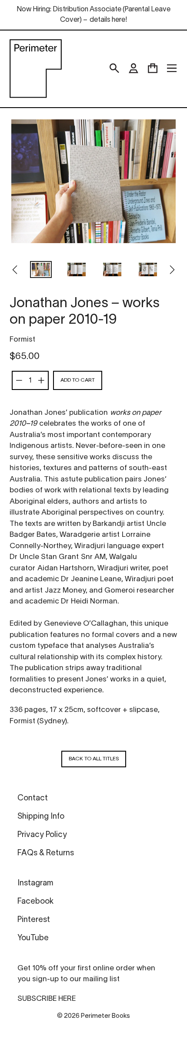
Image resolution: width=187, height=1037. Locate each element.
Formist (22, 339)
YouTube (33, 938)
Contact (32, 798)
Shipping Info (40, 816)
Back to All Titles (94, 758)
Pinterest (33, 920)
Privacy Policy (42, 835)
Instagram (35, 883)
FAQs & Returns (45, 853)
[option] (41, 270)
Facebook (35, 901)
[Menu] (171, 68)
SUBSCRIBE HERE (46, 999)
